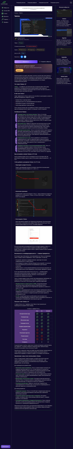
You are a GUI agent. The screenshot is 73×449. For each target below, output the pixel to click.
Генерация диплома (20, 2)
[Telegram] (25, 57)
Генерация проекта (55, 2)
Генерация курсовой (43, 2)
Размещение (6, 446)
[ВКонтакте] (21, 57)
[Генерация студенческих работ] (33, 8)
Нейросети (6, 8)
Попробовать (26, 61)
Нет (23, 53)
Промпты (6, 16)
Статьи (5, 13)
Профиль (6, 22)
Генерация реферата (32, 2)
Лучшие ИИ (7, 10)
